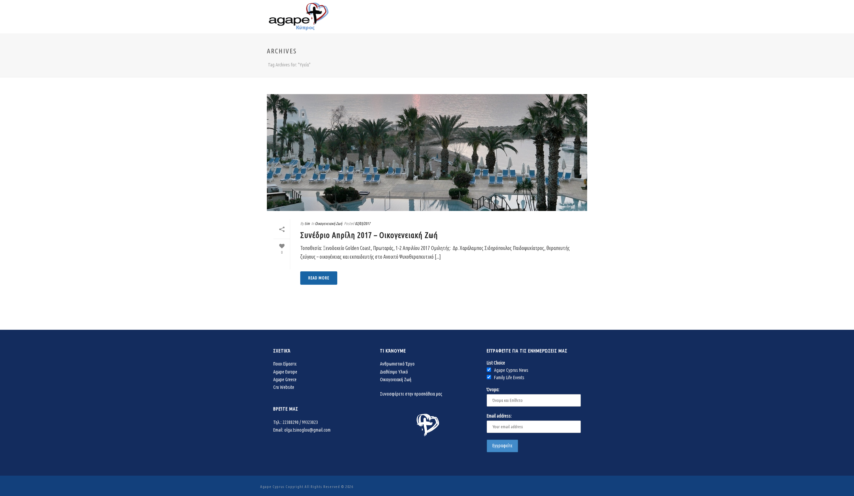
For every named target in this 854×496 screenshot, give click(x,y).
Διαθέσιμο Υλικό (394, 372)
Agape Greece (285, 379)
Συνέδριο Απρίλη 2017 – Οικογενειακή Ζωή (369, 235)
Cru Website (283, 387)
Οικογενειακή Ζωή (328, 223)
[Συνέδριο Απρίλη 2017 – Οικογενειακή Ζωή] (427, 152)
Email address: (499, 416)
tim (307, 223)
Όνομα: (493, 389)
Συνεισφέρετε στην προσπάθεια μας (411, 394)
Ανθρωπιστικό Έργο (397, 363)
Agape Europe (285, 372)
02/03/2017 (362, 223)
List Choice (496, 362)
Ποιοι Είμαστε (285, 363)
